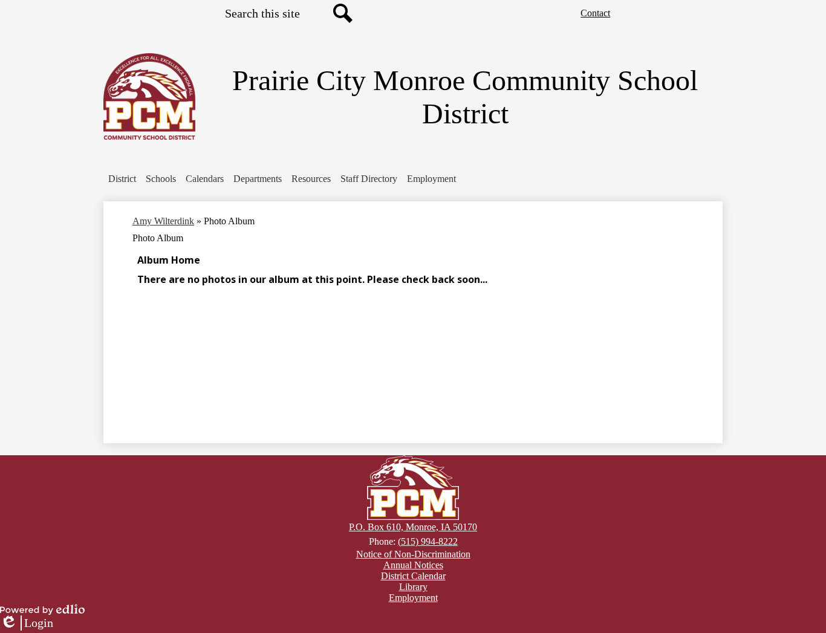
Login (26, 623)
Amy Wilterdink (163, 221)
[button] (122, 179)
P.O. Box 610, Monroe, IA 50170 (413, 527)
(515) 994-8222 (428, 541)
